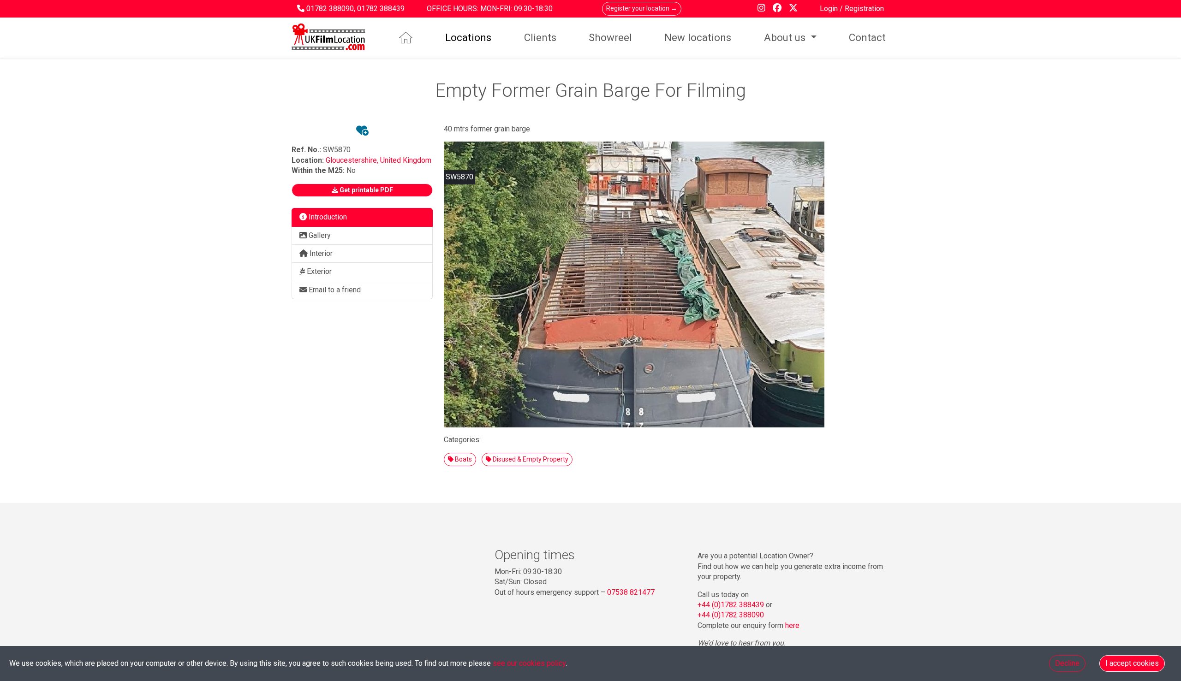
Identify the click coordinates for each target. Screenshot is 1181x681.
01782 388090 (330, 8)
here (792, 625)
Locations (468, 37)
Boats (462, 459)
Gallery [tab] (319, 235)
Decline (1067, 663)
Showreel (610, 37)
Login (830, 8)
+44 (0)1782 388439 (731, 604)
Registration (864, 8)
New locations (697, 37)
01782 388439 (381, 8)
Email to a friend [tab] (334, 289)
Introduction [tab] (327, 217)
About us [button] (786, 37)
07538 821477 (631, 592)
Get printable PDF (365, 190)
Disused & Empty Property (529, 459)
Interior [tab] (320, 253)
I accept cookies (1132, 663)
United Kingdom (405, 160)
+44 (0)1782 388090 (731, 614)
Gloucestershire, (353, 160)
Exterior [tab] (318, 271)
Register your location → (641, 8)
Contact (867, 37)
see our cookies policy (529, 663)
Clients (540, 37)
